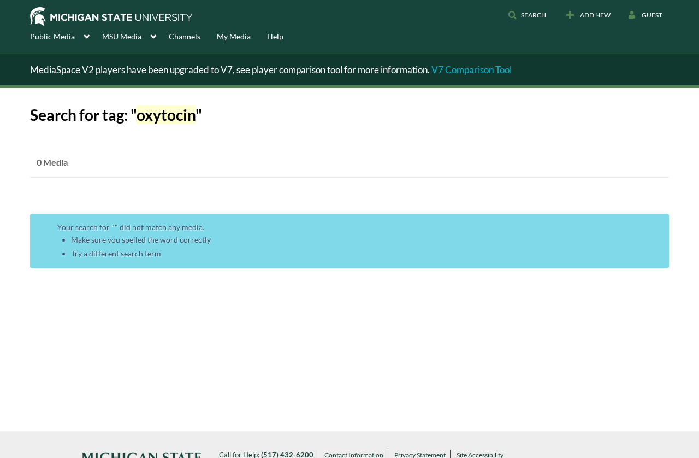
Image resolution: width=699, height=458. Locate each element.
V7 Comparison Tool (471, 69)
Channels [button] (184, 36)
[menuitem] (66, 35)
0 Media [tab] (52, 162)
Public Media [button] (52, 36)
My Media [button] (234, 36)
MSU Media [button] (121, 36)
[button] (527, 15)
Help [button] (275, 36)
